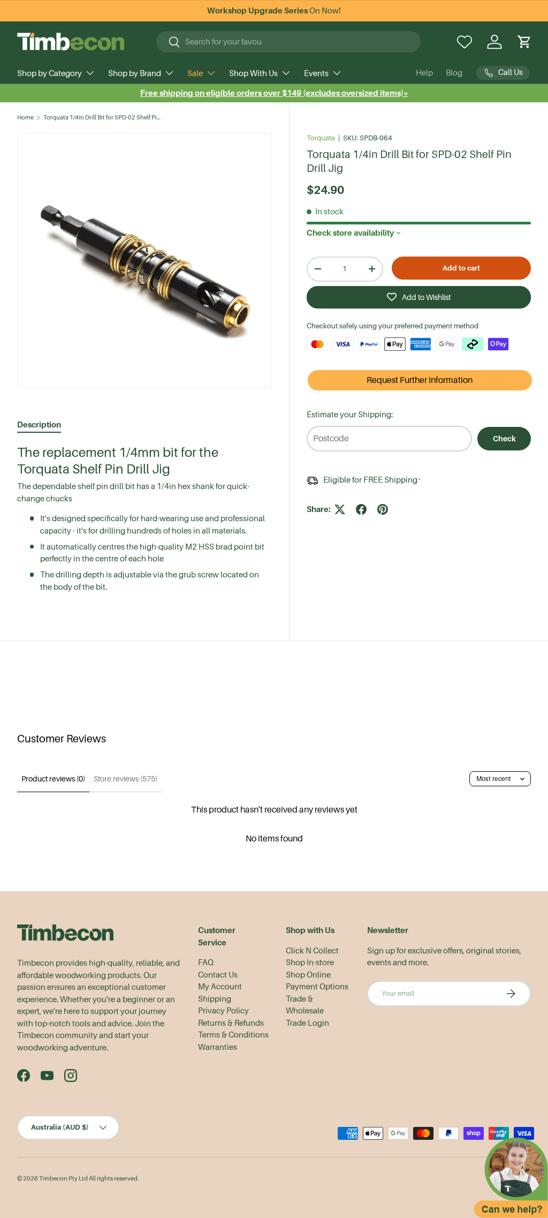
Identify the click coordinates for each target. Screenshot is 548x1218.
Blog (454, 73)
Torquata (321, 138)
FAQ (206, 962)
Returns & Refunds (231, 1023)
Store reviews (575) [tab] (125, 779)
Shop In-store (310, 962)
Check (504, 438)
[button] (524, 42)
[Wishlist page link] (464, 41)
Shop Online (308, 975)
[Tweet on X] (340, 509)
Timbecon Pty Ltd (63, 1178)
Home (25, 118)
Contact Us (218, 975)
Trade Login (307, 1023)
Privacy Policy (223, 1010)
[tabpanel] (144, 518)
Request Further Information (420, 380)
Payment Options (317, 986)
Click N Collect (312, 950)
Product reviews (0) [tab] (53, 779)
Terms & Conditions (233, 1035)
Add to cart (461, 268)
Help (424, 73)
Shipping (214, 999)
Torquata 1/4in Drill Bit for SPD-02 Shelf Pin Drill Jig (103, 118)
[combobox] (288, 41)
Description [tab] (39, 424)
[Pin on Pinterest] (382, 509)
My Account (220, 986)
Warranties (217, 1047)
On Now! (274, 10)
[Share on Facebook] (361, 509)
